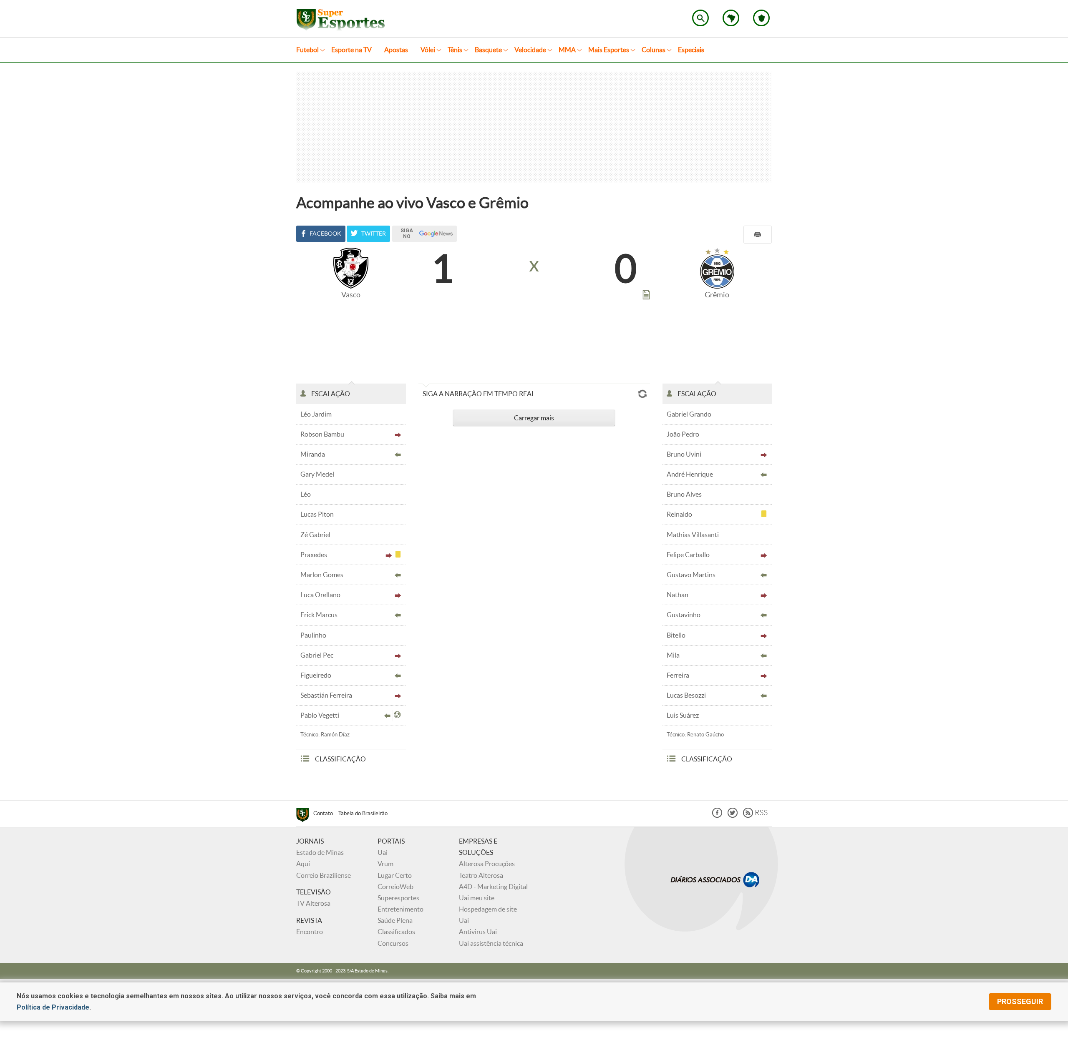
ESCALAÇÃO (330, 393)
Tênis (455, 49)
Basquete (488, 49)
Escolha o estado (731, 18)
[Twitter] (733, 815)
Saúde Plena (395, 920)
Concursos (393, 943)
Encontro (309, 931)
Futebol (307, 49)
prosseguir (1020, 1001)
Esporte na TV (351, 49)
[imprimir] (757, 234)
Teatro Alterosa (481, 875)
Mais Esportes (608, 49)
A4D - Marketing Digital (493, 886)
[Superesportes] (304, 816)
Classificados (396, 931)
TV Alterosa (313, 903)
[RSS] (755, 815)
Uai (383, 852)
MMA (567, 49)
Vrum (385, 863)
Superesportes (398, 898)
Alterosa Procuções (487, 863)
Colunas (653, 49)
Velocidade (530, 49)
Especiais (691, 49)
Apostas (396, 49)
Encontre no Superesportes (700, 18)
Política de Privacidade (53, 1007)
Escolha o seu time (761, 18)
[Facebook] (717, 815)
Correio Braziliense (323, 875)
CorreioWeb (395, 886)
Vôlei (428, 49)
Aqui (303, 863)
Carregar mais (534, 418)
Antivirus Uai (478, 931)
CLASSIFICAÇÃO (340, 759)
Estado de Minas (320, 852)
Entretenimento (400, 909)
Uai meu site (476, 898)
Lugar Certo (395, 875)
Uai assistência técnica (491, 943)
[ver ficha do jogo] (646, 296)
